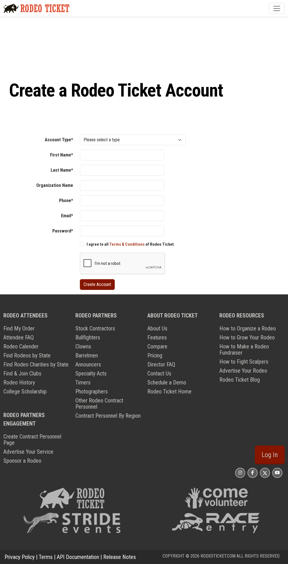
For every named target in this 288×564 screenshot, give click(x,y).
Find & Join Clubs (22, 373)
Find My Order (19, 328)
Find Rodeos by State (27, 355)
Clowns (83, 346)
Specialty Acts (91, 373)
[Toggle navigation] (277, 8)
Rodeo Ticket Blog (239, 379)
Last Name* (62, 170)
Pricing (154, 355)
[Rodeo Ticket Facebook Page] (252, 472)
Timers (83, 382)
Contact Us (159, 373)
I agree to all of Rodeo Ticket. (131, 244)
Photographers (91, 391)
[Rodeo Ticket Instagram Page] (240, 472)
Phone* (66, 200)
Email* (67, 215)
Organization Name (54, 185)
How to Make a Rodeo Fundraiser (244, 349)
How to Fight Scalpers (243, 361)
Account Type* (59, 139)
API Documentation (78, 557)
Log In (270, 455)
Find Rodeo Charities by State (36, 364)
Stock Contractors (95, 328)
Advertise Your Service (28, 451)
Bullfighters (87, 337)
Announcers (88, 364)
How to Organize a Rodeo (247, 328)
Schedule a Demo (166, 382)
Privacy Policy (19, 557)
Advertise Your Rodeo (243, 370)
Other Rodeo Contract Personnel (99, 403)
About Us (157, 328)
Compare (157, 346)
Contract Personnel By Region (108, 415)
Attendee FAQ (18, 337)
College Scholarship (25, 391)
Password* (62, 231)
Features (157, 337)
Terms (46, 557)
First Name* (61, 155)
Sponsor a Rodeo (22, 460)
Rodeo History (19, 382)
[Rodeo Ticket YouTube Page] (277, 472)
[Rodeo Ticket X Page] (265, 472)
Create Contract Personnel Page (32, 439)
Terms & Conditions (127, 244)
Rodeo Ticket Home (169, 391)
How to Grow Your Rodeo (247, 337)
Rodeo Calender (21, 346)
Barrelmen (86, 355)
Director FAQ (161, 364)
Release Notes (119, 557)
